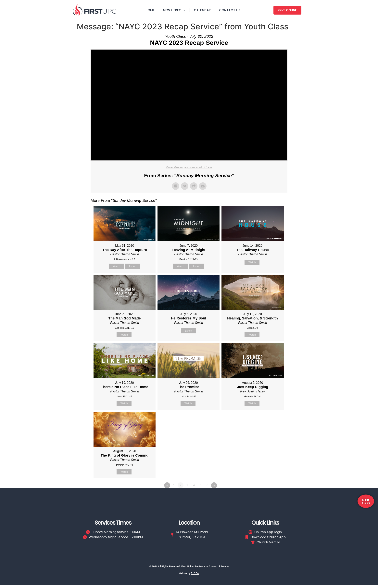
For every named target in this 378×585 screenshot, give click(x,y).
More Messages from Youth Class (189, 167)
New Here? (172, 10)
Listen (132, 266)
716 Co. (195, 573)
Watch (116, 266)
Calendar (202, 10)
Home (150, 10)
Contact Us (229, 10)
